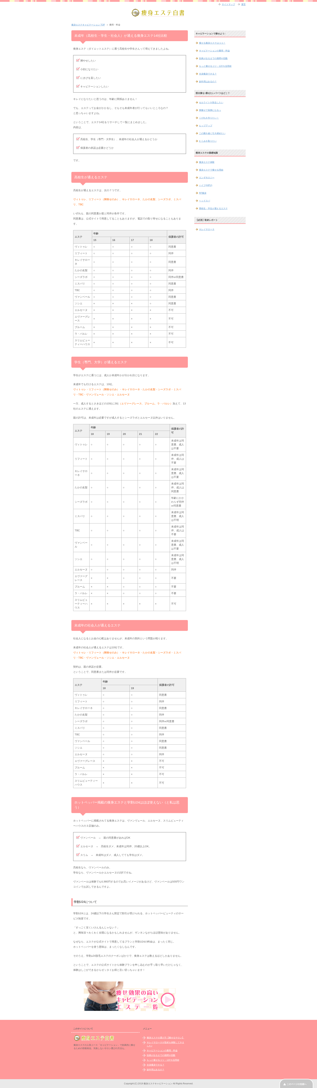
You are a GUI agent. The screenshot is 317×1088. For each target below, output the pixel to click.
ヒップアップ (205, 125)
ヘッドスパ (204, 200)
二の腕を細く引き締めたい (212, 133)
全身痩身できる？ (208, 74)
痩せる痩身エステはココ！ (212, 43)
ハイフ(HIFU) (205, 185)
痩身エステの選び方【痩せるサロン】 (165, 1037)
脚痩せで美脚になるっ (210, 110)
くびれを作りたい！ (209, 118)
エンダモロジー (206, 177)
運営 (243, 4)
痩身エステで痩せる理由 (211, 170)
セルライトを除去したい (211, 102)
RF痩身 (202, 193)
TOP (88, 25)
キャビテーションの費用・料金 (214, 50)
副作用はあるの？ (208, 81)
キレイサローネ (206, 229)
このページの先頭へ (297, 1084)
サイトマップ (228, 4)
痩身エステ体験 (206, 162)
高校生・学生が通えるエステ (213, 208)
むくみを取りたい (208, 141)
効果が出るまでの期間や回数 (213, 58)
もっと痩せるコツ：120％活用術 (215, 66)
